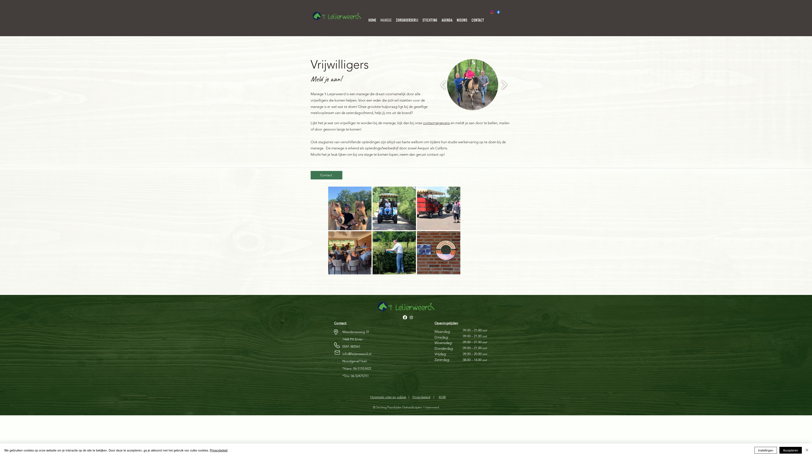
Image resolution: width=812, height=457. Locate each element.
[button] (472, 84)
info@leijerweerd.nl (356, 354)
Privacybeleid (421, 397)
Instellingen (765, 450)
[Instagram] (492, 12)
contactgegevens (436, 123)
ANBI (442, 397)
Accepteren (790, 450)
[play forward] (504, 84)
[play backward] (443, 84)
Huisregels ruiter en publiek (388, 397)
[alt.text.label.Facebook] (498, 12)
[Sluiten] (806, 450)
